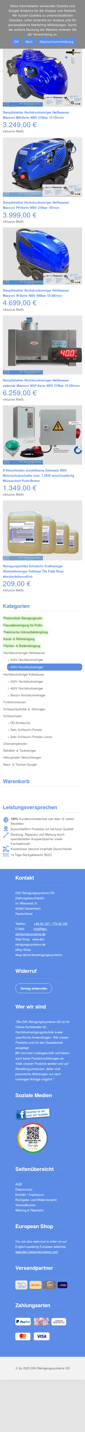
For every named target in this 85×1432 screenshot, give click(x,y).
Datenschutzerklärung (56, 42)
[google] (33, 1137)
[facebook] (33, 1113)
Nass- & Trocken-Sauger (20, 764)
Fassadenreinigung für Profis (22, 625)
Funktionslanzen (14, 702)
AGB (18, 1184)
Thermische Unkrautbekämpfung (25, 632)
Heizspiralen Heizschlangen (22, 757)
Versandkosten (25, 1205)
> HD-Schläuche (19, 722)
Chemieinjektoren (15, 743)
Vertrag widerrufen (33, 988)
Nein (29, 42)
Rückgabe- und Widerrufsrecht (36, 1199)
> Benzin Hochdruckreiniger (26, 695)
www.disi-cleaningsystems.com (36, 1251)
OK (16, 42)
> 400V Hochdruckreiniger (25, 667)
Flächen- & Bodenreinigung (21, 645)
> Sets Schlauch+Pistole (25, 729)
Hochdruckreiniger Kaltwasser (23, 674)
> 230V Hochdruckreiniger (25, 659)
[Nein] (79, 24)
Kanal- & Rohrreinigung (19, 639)
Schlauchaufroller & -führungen (24, 709)
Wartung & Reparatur (29, 1210)
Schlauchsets (12, 716)
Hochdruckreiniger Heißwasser (24, 653)
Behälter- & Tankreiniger (19, 750)
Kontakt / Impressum (29, 1194)
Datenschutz (24, 1189)
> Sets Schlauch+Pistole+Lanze (30, 736)
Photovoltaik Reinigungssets (22, 618)
